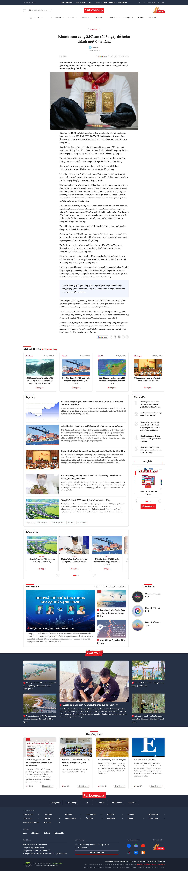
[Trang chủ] (31, 18)
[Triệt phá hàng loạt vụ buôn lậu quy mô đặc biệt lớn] (94, 681)
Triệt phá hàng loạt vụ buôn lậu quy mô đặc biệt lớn (90, 705)
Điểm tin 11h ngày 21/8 (153, 609)
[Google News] (163, 2)
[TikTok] (158, 2)
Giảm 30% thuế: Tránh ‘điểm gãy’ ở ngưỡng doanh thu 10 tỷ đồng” (151, 450)
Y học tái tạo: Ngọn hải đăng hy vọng (111, 641)
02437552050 (82, 847)
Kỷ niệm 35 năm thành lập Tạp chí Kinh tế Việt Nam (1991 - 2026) (76, 763)
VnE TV (97, 2)
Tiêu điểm (38, 17)
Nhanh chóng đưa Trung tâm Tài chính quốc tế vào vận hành (150, 438)
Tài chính (60, 17)
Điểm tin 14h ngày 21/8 (153, 595)
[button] (74, 575)
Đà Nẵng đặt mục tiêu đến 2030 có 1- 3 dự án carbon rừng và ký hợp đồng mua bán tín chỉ (40, 380)
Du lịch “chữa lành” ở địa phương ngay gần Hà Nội (148, 684)
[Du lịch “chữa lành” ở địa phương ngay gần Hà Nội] (148, 670)
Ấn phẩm (148, 461)
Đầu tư (49, 17)
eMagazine (122, 587)
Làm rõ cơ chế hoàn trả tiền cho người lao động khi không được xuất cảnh (148, 719)
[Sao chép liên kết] (123, 56)
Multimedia (32, 587)
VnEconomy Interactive (144, 760)
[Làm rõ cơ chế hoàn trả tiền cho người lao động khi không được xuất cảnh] (148, 703)
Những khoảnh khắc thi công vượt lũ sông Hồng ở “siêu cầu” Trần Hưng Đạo (39, 686)
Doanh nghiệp (113, 17)
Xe (90, 2)
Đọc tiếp (30, 397)
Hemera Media (57, 863)
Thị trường (99, 17)
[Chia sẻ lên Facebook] (111, 56)
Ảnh (25, 833)
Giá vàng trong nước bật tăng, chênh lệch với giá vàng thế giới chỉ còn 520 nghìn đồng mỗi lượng (91, 477)
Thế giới (141, 17)
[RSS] (143, 852)
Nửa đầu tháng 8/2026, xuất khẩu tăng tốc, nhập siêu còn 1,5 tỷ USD (76, 380)
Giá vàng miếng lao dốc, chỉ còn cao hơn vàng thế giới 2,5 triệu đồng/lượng (150, 404)
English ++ (122, 2)
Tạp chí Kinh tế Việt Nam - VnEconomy (151, 864)
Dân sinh (152, 17)
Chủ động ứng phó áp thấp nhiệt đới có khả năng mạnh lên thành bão (112, 380)
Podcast (104, 587)
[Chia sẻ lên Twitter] (115, 56)
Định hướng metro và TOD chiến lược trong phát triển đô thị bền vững (39, 763)
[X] (144, 2)
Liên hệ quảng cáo (97, 852)
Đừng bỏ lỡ (32, 532)
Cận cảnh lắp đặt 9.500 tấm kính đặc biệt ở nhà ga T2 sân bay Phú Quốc (39, 719)
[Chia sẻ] (127, 56)
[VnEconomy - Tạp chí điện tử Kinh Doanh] (94, 795)
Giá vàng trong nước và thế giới (112, 760)
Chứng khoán (66, 2)
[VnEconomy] (94, 73)
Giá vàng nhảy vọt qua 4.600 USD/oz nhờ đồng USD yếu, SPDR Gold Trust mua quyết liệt (92, 403)
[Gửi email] (119, 56)
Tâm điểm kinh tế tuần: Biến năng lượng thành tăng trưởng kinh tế (111, 613)
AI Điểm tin (148, 587)
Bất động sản (128, 17)
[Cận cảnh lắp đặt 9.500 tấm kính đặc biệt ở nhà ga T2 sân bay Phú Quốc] (39, 703)
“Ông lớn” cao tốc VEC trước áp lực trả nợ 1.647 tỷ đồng (85, 500)
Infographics (112, 587)
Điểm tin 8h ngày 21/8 (152, 623)
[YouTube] (153, 2)
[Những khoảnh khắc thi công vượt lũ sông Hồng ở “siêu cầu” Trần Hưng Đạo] (39, 670)
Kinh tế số (72, 17)
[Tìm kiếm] (30, 10)
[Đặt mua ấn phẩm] (159, 10)
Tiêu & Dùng (80, 2)
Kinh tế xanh (85, 17)
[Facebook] (139, 2)
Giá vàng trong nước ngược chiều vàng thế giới (151, 414)
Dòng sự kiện (94, 734)
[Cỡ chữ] (65, 56)
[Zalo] (148, 2)
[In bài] (61, 56)
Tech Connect (109, 2)
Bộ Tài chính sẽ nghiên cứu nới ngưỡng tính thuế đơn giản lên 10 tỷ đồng (93, 451)
